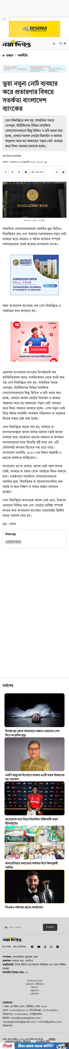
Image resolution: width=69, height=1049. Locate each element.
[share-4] (26, 172)
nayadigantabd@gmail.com (19, 1021)
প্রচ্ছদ (9, 55)
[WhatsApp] (51, 946)
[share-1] (6, 172)
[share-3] (19, 172)
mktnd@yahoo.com (50, 1021)
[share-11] (57, 172)
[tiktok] (45, 946)
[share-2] (12, 172)
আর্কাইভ (52, 1039)
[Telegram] (56, 946)
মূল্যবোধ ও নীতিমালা (34, 984)
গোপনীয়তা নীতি (43, 1041)
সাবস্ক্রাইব (50, 927)
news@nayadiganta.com (25, 1017)
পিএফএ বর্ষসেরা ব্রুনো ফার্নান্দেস (24, 907)
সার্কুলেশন (34, 990)
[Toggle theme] (54, 43)
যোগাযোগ (34, 993)
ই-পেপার (6, 946)
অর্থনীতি (23, 55)
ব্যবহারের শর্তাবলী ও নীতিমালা (18, 1041)
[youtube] (38, 946)
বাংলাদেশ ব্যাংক (13, 542)
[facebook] (31, 946)
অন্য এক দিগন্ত (19, 946)
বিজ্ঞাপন (34, 987)
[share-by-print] (63, 172)
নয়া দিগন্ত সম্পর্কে (34, 980)
